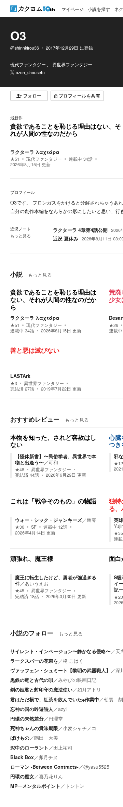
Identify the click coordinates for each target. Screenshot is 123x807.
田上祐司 (62, 747)
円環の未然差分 (27, 718)
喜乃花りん (51, 776)
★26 (113, 325)
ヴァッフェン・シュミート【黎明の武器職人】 (60, 670)
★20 (118, 597)
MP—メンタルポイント (35, 785)
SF (34, 527)
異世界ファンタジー (44, 383)
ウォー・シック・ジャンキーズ (48, 519)
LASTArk (20, 375)
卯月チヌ (48, 757)
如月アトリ (89, 689)
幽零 (91, 519)
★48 (19, 469)
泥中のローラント (29, 747)
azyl (62, 708)
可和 (53, 462)
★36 (19, 527)
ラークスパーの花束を (34, 660)
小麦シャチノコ (79, 728)
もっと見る (20, 235)
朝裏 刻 (113, 699)
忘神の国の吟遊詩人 (31, 708)
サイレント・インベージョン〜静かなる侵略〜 (60, 651)
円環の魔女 (22, 776)
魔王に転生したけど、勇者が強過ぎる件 (55, 580)
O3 (18, 35)
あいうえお (37, 583)
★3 (13, 383)
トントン (74, 785)
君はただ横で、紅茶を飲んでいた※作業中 (54, 699)
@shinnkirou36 (24, 48)
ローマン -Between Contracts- (44, 766)
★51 (14, 159)
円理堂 (56, 718)
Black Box (22, 757)
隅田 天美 (46, 737)
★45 (19, 590)
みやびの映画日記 (77, 679)
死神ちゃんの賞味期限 (34, 728)
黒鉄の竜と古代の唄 (31, 679)
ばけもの (19, 737)
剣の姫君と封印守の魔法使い (41, 689)
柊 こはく (73, 660)
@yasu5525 (96, 766)
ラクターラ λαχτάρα (34, 151)
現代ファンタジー (44, 159)
